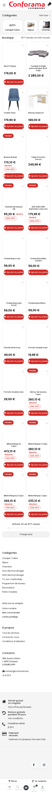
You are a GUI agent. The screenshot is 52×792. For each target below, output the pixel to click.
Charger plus (26, 534)
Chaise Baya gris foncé (14, 304)
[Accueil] (9, 787)
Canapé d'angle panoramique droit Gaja (38, 68)
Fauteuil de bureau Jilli (14, 208)
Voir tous (44, 15)
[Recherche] (17, 787)
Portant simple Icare (38, 347)
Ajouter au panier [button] (15, 81)
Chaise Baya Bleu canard (38, 259)
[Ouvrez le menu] (26, 788)
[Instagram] (45, 765)
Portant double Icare (14, 392)
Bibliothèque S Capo (38, 444)
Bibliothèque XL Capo (14, 445)
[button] (40, 781)
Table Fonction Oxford (38, 158)
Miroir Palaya (10, 66)
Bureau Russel (10, 157)
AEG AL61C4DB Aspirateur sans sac (38, 208)
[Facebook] (34, 765)
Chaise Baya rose (12, 258)
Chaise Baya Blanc (37, 303)
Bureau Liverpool (36, 113)
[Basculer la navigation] (4, 5)
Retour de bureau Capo (38, 393)
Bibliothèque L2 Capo (14, 496)
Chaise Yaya (9, 113)
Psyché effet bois (12, 347)
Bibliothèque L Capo (37, 496)
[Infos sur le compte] (42, 787)
